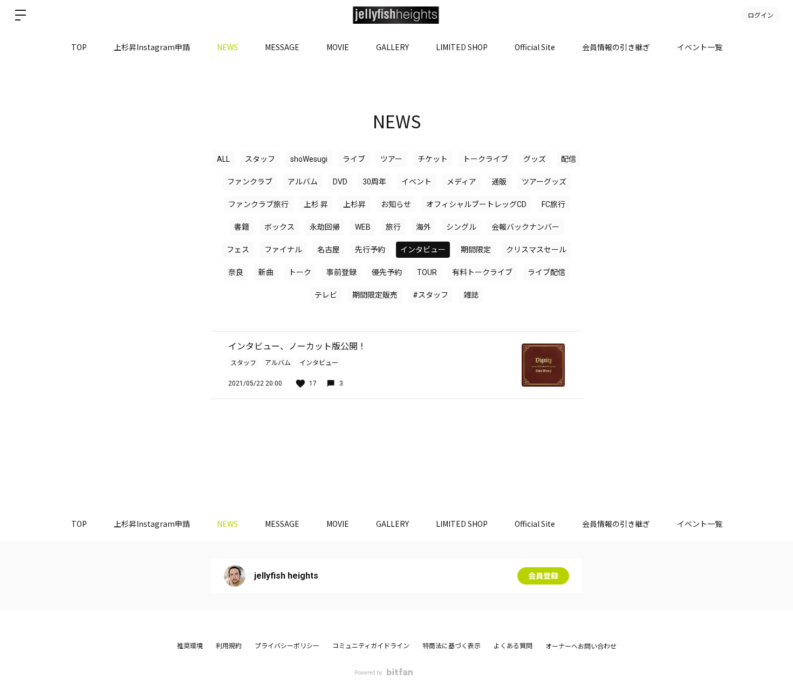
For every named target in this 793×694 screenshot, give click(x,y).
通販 (499, 181)
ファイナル (283, 249)
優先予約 (387, 272)
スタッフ (260, 159)
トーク (300, 272)
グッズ (534, 159)
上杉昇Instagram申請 (152, 47)
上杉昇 (354, 204)
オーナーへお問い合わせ (581, 646)
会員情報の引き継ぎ (616, 47)
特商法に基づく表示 (451, 646)
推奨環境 (190, 646)
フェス (238, 249)
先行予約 (370, 249)
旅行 (393, 227)
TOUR (427, 272)
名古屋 (328, 249)
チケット (433, 159)
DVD (340, 181)
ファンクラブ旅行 (258, 204)
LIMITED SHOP (462, 47)
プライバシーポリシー (287, 646)
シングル (461, 227)
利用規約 (229, 646)
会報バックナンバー (525, 227)
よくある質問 (513, 646)
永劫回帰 (325, 227)
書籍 (241, 227)
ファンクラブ (249, 181)
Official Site (535, 47)
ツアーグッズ (544, 181)
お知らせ (396, 204)
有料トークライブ (482, 272)
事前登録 (341, 272)
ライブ (354, 159)
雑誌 (470, 295)
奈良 (235, 272)
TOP (79, 47)
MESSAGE (282, 47)
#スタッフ (430, 295)
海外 (423, 227)
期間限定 (476, 249)
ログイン (761, 14)
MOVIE (337, 47)
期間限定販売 (375, 295)
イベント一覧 (699, 47)
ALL (223, 159)
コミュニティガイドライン (370, 646)
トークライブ (485, 159)
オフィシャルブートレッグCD (476, 204)
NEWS (227, 47)
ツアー (391, 159)
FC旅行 (553, 204)
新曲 (266, 272)
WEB (363, 227)
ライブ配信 (546, 272)
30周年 (374, 181)
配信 (568, 159)
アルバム (303, 181)
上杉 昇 (316, 204)
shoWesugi (308, 159)
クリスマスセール (536, 249)
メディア (461, 181)
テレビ (326, 295)
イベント (416, 181)
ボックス (279, 227)
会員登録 (543, 576)
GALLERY (392, 47)
